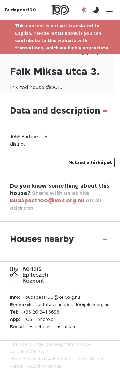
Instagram (66, 326)
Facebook (40, 326)
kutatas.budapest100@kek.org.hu (74, 304)
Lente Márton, (89, 358)
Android (45, 319)
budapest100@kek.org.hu (47, 200)
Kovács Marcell (45, 366)
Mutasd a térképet (90, 162)
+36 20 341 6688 (41, 311)
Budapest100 (20, 9)
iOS (28, 319)
